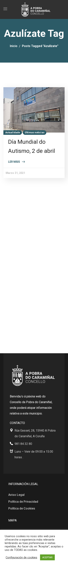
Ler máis (14, 161)
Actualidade (12, 132)
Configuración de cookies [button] (21, 557)
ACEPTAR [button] (47, 557)
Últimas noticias (34, 132)
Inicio (13, 46)
